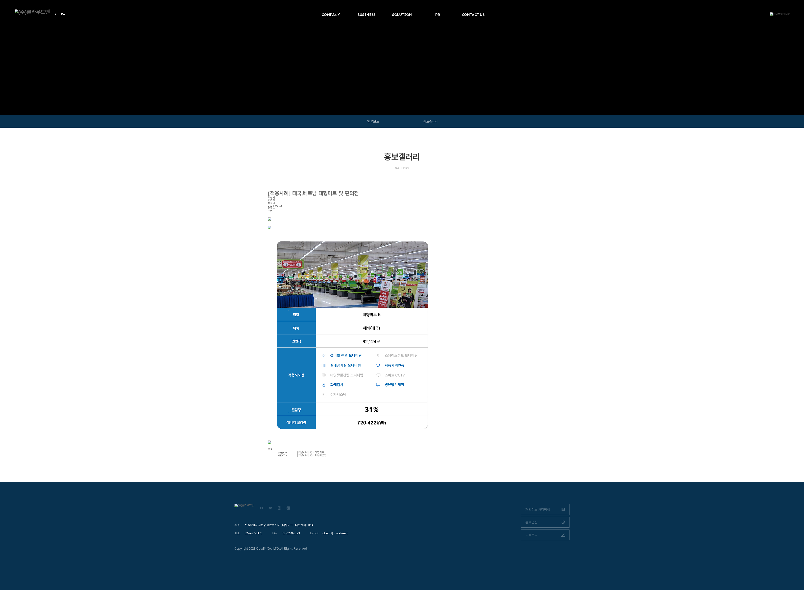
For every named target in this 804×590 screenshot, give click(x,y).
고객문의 (531, 535)
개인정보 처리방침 (537, 509)
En (63, 14)
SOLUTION (402, 14)
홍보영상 (531, 522)
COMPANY (331, 14)
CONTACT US (473, 14)
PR (437, 14)
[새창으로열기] (262, 508)
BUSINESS (366, 14)
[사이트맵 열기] (780, 14)
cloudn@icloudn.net (335, 533)
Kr (56, 14)
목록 (270, 449)
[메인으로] (32, 12)
